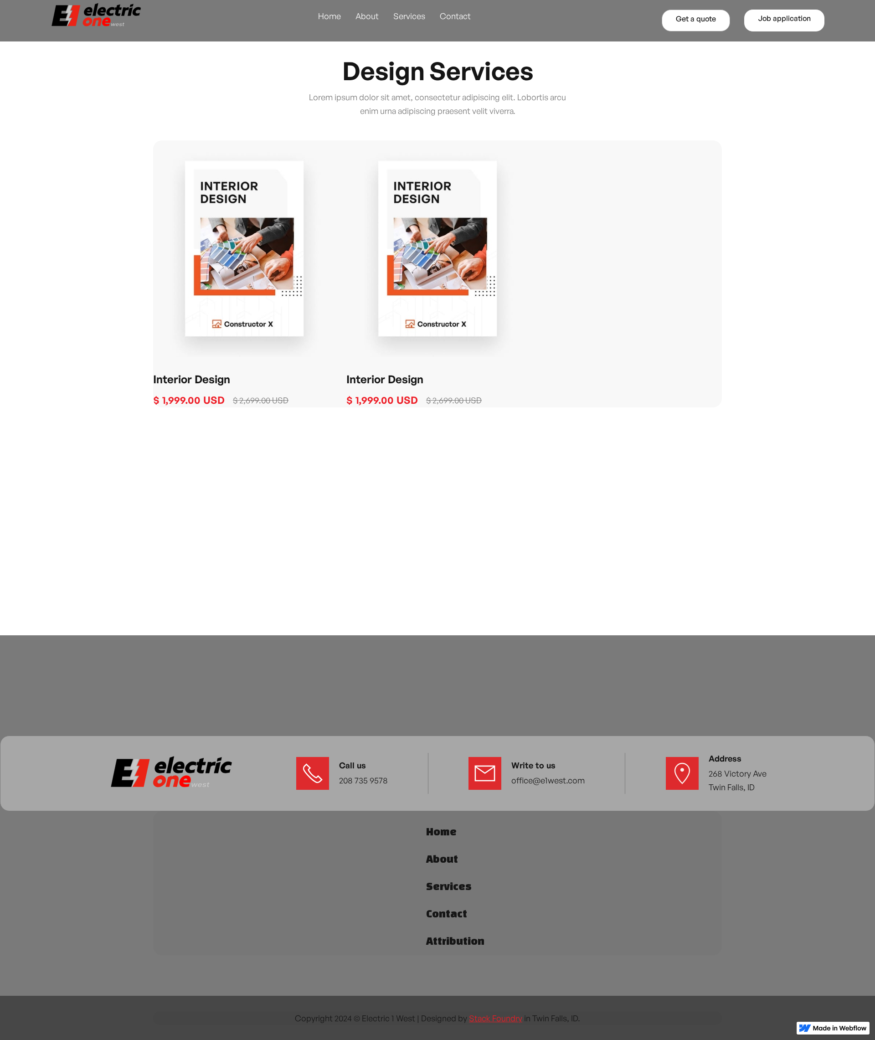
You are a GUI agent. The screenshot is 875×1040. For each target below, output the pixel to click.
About (367, 16)
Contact (455, 16)
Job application (784, 18)
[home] (95, 15)
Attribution (455, 941)
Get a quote (696, 18)
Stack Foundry (495, 1018)
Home (329, 16)
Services (409, 16)
